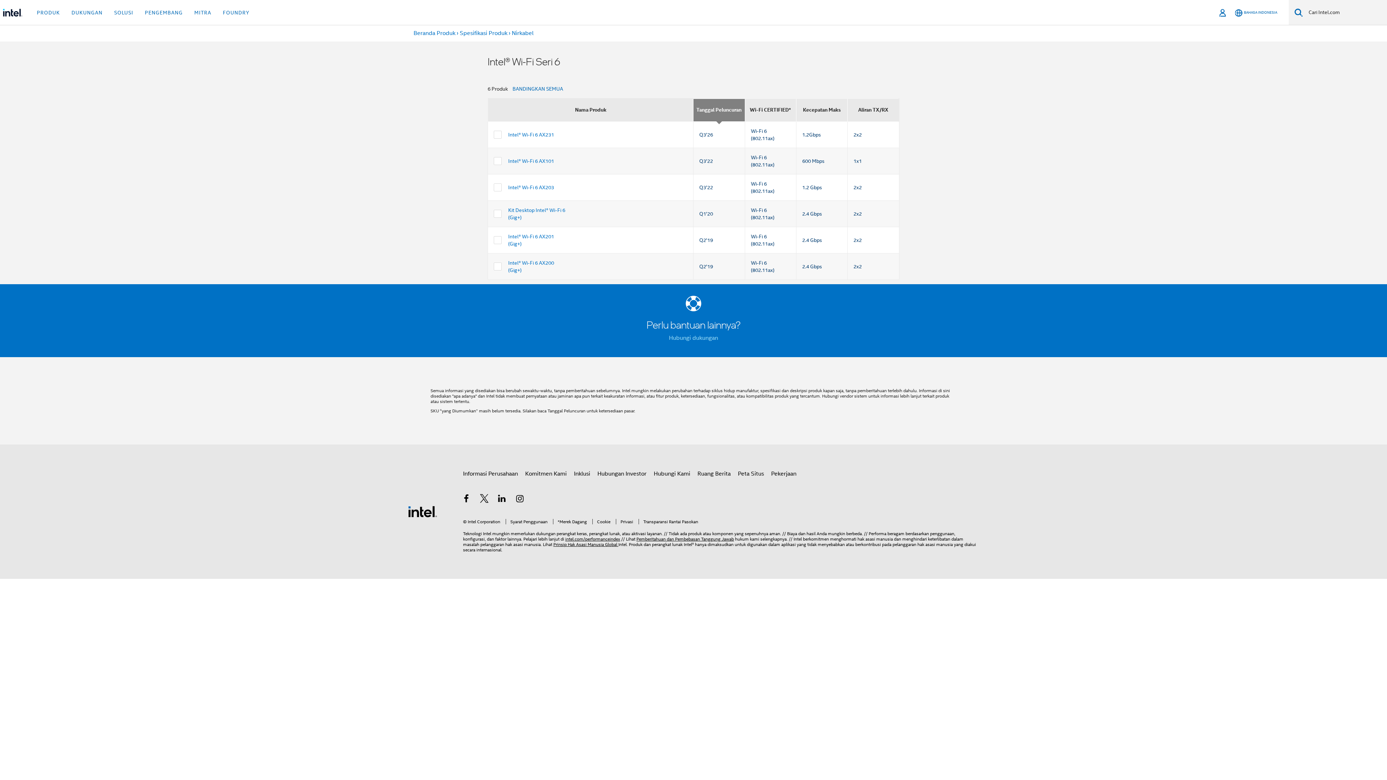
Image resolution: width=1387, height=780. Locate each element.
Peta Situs (751, 473)
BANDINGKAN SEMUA (538, 89)
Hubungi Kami (672, 473)
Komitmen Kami (546, 473)
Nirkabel (522, 33)
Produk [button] (48, 12)
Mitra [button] (202, 12)
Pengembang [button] (164, 12)
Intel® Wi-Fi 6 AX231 (531, 134)
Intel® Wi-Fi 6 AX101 (531, 161)
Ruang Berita (714, 473)
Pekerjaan (783, 473)
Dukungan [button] (87, 12)
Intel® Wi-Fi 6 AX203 (531, 187)
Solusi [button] (123, 12)
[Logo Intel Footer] (422, 511)
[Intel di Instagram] (520, 499)
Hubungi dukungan (693, 338)
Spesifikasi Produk (483, 33)
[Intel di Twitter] (484, 499)
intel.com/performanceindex (592, 539)
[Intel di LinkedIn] (502, 499)
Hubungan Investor (622, 473)
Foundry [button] (236, 12)
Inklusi (582, 473)
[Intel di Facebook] (466, 499)
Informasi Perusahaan (490, 473)
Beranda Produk (434, 33)
